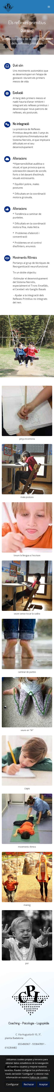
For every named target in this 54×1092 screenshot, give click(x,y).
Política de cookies (38, 1077)
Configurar (12, 1084)
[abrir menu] (49, 6)
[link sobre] (27, 998)
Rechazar (29, 1084)
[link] (8, 6)
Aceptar (43, 1084)
